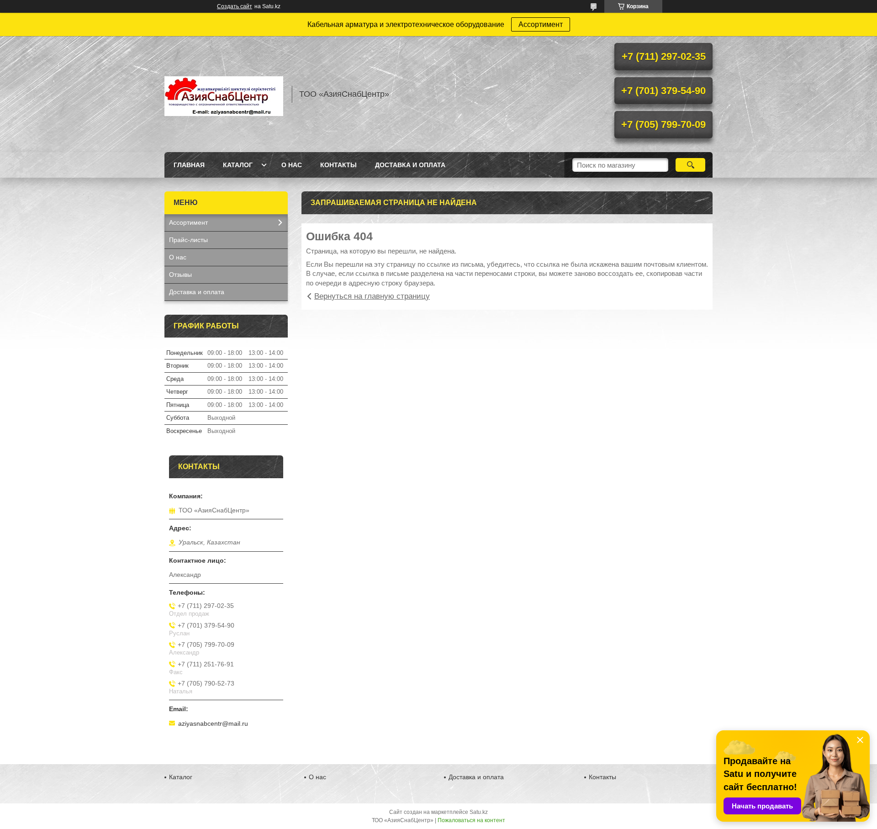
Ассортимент (540, 24)
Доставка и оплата (410, 165)
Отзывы (180, 274)
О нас (291, 165)
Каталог (238, 165)
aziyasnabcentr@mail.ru (213, 723)
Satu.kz (479, 812)
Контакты (338, 165)
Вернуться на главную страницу (372, 296)
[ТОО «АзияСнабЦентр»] (223, 94)
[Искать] (690, 165)
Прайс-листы (188, 239)
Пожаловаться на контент (471, 820)
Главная (189, 165)
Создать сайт (234, 6)
